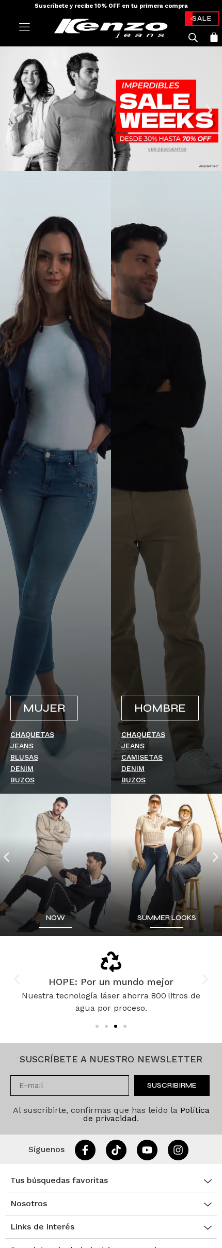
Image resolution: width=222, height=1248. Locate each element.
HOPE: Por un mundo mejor (111, 981)
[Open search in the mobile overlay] (193, 37)
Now (55, 917)
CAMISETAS (142, 757)
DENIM (22, 768)
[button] (13, 110)
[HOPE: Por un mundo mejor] (111, 961)
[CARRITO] (214, 36)
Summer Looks (166, 917)
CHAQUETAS (32, 734)
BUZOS (22, 780)
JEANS (22, 746)
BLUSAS (24, 757)
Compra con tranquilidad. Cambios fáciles (111, 6)
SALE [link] (202, 18)
